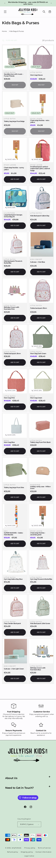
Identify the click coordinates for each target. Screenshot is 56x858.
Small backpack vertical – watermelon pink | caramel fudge (40, 168)
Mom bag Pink (9, 398)
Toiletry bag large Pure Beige (14, 121)
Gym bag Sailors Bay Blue (13, 579)
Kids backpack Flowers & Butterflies (13, 262)
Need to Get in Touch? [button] (19, 787)
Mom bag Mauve (36, 75)
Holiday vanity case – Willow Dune (40, 487)
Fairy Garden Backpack (12, 623)
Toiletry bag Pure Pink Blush (40, 442)
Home (4, 31)
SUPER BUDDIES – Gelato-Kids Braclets (13, 534)
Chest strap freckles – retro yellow (39, 121)
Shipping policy (27, 852)
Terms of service (44, 848)
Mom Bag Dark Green (38, 353)
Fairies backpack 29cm (12, 353)
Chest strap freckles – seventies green (37, 534)
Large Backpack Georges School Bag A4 (13, 216)
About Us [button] (11, 778)
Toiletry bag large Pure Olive (14, 487)
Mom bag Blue (9, 442)
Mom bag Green (36, 398)
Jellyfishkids (16, 848)
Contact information (43, 852)
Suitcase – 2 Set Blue (37, 262)
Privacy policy (29, 848)
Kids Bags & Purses (16, 31)
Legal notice (29, 856)
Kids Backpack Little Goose (40, 623)
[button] (5, 12)
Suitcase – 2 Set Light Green (14, 669)
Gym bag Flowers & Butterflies (41, 579)
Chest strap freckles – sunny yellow (14, 168)
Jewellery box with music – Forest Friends (13, 75)
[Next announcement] (51, 3)
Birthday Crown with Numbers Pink (11, 308)
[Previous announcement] (4, 3)
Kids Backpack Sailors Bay (39, 216)
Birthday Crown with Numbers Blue (37, 669)
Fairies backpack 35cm (38, 308)
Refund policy (12, 852)
